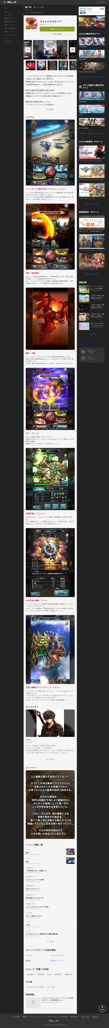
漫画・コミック (9, 25)
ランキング (8, 11)
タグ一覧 (7, 42)
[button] (72, 49)
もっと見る (91, 334)
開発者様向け (74, 1017)
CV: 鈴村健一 (29, 742)
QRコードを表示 (57, 34)
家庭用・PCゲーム (10, 21)
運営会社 (95, 1017)
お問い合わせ (85, 1017)
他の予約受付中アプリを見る (91, 77)
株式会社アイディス (46, 24)
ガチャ (6, 38)
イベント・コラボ (10, 35)
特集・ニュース (9, 31)
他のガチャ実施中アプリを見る (90, 133)
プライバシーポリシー (37, 1017)
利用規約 (25, 1017)
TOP (6, 8)
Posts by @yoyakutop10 (87, 342)
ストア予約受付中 (10, 28)
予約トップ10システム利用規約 (57, 1017)
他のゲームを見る (91, 204)
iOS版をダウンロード (57, 29)
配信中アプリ (8, 18)
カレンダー (8, 15)
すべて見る (50, 759)
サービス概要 (15, 1017)
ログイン (103, 2)
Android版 (39, 7)
